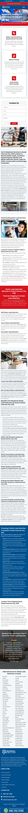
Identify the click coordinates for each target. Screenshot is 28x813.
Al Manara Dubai (18, 734)
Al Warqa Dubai (18, 731)
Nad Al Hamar (5, 722)
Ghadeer (4, 692)
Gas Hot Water (5, 782)
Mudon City (5, 724)
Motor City (5, 726)
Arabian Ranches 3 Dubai (20, 722)
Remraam (5, 713)
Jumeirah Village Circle (7, 736)
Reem (4, 715)
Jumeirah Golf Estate (7, 685)
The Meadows (5, 683)
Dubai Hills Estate (19, 701)
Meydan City (5, 729)
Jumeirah (17, 678)
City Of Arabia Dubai (19, 711)
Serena (4, 711)
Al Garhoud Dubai (19, 740)
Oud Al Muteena (6, 720)
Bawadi (16, 717)
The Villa (4, 703)
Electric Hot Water (5, 779)
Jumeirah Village (6, 738)
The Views (5, 704)
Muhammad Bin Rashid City (8, 727)
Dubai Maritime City (19, 694)
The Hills (4, 708)
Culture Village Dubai (19, 710)
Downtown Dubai (18, 704)
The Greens (5, 710)
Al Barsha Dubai (18, 743)
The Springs (5, 681)
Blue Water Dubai (18, 715)
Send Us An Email (9, 797)
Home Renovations (6, 772)
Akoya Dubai (5, 688)
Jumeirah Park (6, 740)
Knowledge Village (6, 733)
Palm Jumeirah (6, 717)
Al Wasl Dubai (18, 727)
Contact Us (4, 787)
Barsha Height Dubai (19, 719)
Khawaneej (5, 694)
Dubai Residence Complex (20, 692)
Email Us (23, 1)
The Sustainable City (7, 690)
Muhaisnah (5, 687)
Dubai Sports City (18, 687)
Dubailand (17, 683)
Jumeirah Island (6, 743)
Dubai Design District (19, 703)
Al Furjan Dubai (18, 742)
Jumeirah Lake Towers (7, 742)
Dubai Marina (18, 696)
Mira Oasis (5, 676)
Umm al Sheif (5, 699)
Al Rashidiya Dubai (19, 733)
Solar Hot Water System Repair (8, 784)
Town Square (5, 701)
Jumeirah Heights (6, 745)
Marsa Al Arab (5, 731)
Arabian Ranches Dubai (20, 726)
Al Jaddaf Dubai (18, 738)
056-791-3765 (16, 811)
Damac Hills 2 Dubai (19, 706)
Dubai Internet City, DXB (10, 799)
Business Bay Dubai (19, 713)
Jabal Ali (17, 680)
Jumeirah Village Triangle (8, 734)
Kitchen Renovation (6, 777)
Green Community (19, 681)
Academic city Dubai (19, 745)
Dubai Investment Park (20, 697)
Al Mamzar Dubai (18, 736)
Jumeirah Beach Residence (21, 676)
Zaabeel (4, 678)
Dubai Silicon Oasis (19, 690)
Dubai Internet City (7, 23)
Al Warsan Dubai (18, 729)
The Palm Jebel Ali (6, 706)
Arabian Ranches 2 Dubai (20, 724)
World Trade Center (7, 697)
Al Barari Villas (6, 696)
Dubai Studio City (18, 685)
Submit (14, 123)
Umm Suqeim (5, 680)
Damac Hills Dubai (19, 708)
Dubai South (17, 688)
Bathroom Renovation (6, 774)
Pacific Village (5, 719)
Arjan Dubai (17, 720)
